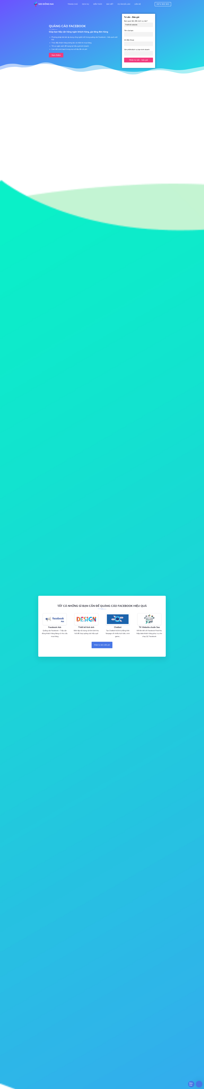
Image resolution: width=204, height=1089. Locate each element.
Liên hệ (137, 4)
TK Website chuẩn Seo (149, 627)
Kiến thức (97, 4)
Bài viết (109, 4)
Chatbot (117, 627)
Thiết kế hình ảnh (86, 627)
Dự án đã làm (124, 4)
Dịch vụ (85, 4)
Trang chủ (73, 4)
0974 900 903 (163, 4)
